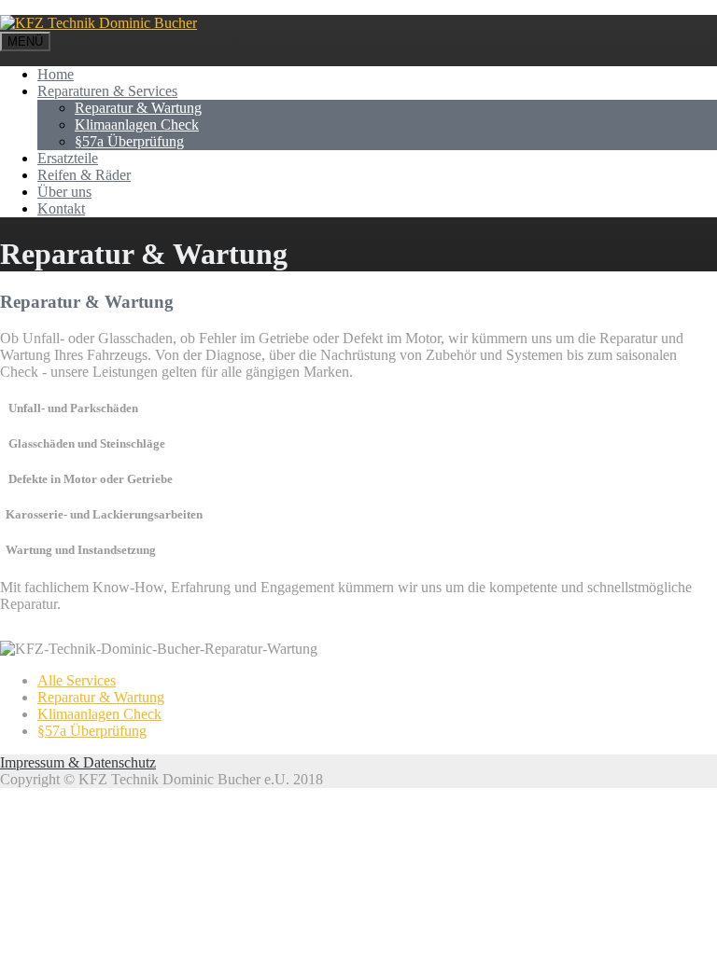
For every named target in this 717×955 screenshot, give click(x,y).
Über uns (64, 192)
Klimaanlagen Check (137, 124)
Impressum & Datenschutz (78, 762)
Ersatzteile (67, 158)
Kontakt (61, 208)
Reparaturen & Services (107, 91)
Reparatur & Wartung (138, 108)
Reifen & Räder (84, 175)
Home (55, 74)
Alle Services (76, 680)
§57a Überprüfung (129, 141)
